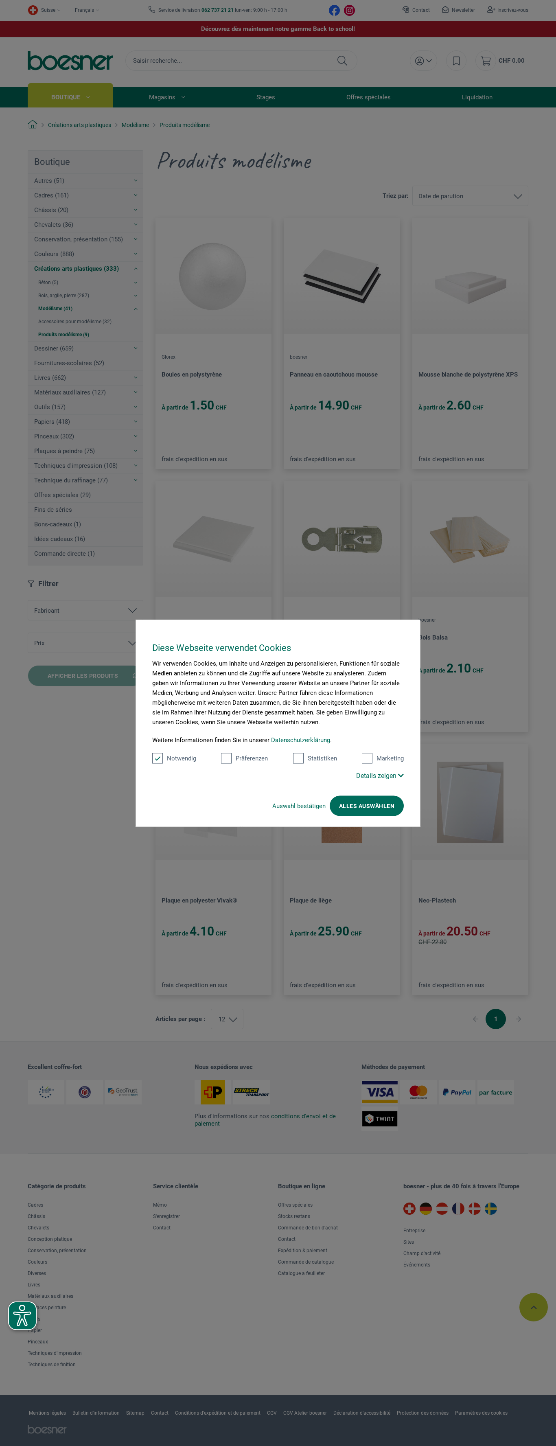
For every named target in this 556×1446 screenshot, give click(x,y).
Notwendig (181, 758)
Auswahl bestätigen (299, 806)
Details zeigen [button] (377, 776)
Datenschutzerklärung (300, 740)
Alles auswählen (366, 806)
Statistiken (322, 758)
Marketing (390, 758)
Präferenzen (252, 758)
